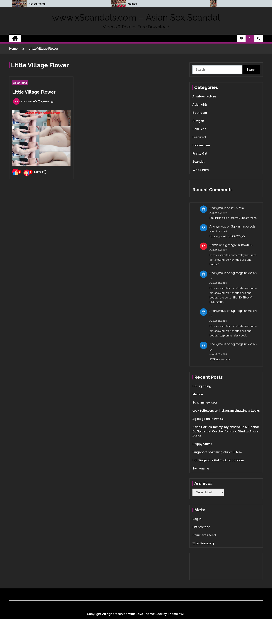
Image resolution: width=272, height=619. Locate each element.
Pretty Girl (199, 153)
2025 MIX (237, 208)
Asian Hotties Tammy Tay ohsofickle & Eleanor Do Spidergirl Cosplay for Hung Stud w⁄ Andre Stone (225, 431)
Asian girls (20, 82)
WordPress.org (203, 543)
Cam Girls (199, 129)
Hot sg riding (37, 3)
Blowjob (198, 121)
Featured (199, 137)
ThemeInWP (176, 614)
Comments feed (204, 535)
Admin (213, 245)
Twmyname (200, 468)
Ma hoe (132, 3)
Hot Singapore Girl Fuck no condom (218, 460)
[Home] (15, 38)
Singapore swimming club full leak (217, 452)
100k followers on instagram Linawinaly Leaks (226, 410)
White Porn (200, 170)
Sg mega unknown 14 (238, 245)
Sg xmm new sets (243, 226)
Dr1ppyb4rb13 (202, 444)
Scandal (198, 161)
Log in (197, 519)
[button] (241, 38)
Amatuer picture (204, 96)
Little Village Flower (34, 92)
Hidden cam (201, 145)
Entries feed (201, 527)
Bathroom (199, 112)
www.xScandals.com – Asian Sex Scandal (136, 17)
